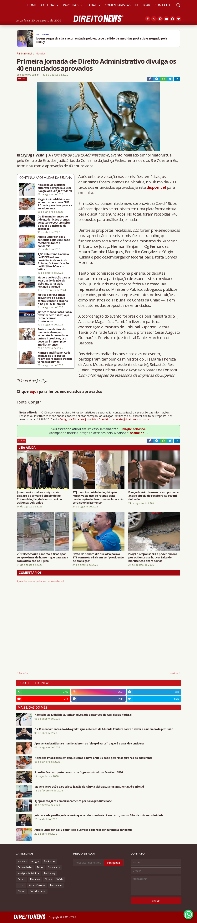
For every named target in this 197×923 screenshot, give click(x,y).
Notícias (41, 53)
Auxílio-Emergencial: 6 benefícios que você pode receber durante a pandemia (54, 241)
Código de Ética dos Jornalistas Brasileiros (85, 419)
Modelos (35, 879)
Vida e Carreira (37, 885)
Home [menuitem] (32, 5)
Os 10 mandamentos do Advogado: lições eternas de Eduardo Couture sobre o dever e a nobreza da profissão (54, 222)
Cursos (21, 879)
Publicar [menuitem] (142, 5)
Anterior (23, 673)
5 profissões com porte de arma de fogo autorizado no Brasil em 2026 (78, 772)
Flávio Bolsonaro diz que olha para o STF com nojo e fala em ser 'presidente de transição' (98, 557)
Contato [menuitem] (162, 5)
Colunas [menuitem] (48, 5)
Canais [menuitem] (92, 5)
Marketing (49, 873)
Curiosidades (25, 867)
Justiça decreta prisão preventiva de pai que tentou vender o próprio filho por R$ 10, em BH (53, 299)
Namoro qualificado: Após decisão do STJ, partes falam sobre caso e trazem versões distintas (55, 357)
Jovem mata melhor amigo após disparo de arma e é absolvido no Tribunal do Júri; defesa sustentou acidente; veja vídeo (39, 497)
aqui (33, 391)
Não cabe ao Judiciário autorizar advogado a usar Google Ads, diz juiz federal (55, 188)
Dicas (40, 867)
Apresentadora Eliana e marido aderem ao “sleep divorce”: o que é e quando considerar (89, 743)
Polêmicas (49, 861)
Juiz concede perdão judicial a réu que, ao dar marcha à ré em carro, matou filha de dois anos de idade (98, 815)
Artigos (35, 861)
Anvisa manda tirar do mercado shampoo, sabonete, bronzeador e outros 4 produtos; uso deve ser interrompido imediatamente (53, 337)
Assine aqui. (139, 433)
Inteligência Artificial (28, 873)
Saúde (59, 879)
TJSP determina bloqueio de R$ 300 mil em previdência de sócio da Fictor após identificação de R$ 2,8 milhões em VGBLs (53, 262)
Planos (21, 891)
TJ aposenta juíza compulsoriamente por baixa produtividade (73, 801)
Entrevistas (56, 885)
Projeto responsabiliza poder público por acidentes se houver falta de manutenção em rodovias (152, 557)
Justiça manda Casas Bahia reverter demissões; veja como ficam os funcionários (55, 316)
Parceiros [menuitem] (71, 5)
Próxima (173, 673)
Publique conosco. (132, 429)
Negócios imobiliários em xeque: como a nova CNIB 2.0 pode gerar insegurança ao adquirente (55, 204)
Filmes (48, 879)
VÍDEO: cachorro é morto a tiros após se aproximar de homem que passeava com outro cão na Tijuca (42, 557)
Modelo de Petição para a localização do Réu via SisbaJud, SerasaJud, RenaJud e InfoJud (54, 282)
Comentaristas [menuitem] (118, 5)
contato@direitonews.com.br (131, 419)
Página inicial (24, 53)
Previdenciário (38, 891)
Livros (21, 885)
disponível (156, 187)
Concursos (54, 867)
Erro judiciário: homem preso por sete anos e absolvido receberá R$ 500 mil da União (153, 495)
